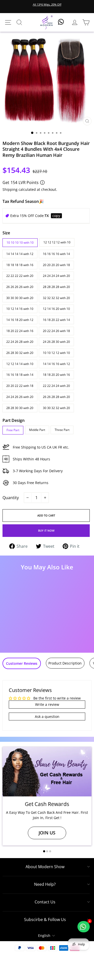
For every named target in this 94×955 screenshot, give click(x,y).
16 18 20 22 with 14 (56, 320)
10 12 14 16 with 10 (19, 309)
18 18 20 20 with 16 (56, 375)
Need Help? (45, 884)
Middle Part (37, 430)
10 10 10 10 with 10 (20, 242)
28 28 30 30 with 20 (19, 408)
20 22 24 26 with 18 (56, 331)
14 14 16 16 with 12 (56, 364)
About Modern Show (45, 866)
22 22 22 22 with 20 (19, 276)
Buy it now (46, 530)
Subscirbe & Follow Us (45, 919)
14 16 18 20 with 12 (19, 320)
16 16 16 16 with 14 (56, 254)
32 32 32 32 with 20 (56, 298)
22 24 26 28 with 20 (19, 342)
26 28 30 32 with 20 (19, 353)
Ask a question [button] (47, 716)
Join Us (47, 833)
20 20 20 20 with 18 (56, 265)
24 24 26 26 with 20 (19, 397)
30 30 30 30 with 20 (19, 298)
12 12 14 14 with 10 (19, 364)
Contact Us (45, 902)
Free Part (13, 430)
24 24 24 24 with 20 (56, 276)
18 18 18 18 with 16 (19, 265)
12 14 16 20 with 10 (56, 309)
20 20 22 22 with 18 (19, 386)
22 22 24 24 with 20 (56, 386)
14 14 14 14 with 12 (19, 254)
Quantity (11, 497)
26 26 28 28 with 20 (56, 397)
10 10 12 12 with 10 (56, 353)
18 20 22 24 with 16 (19, 331)
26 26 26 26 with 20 (19, 287)
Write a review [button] (47, 704)
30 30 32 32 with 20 (56, 408)
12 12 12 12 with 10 (56, 242)
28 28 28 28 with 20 (56, 287)
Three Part (62, 430)
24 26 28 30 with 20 (56, 342)
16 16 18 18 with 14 (19, 375)
